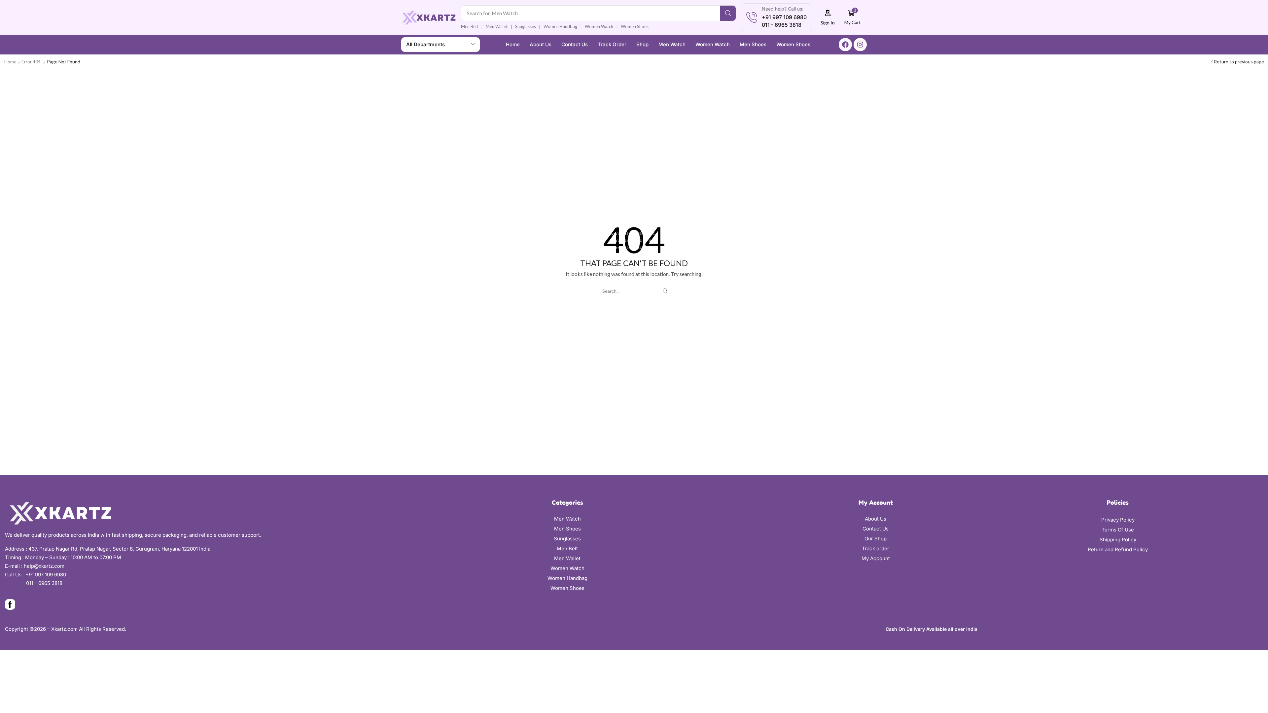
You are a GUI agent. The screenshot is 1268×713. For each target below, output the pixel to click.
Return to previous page (1239, 61)
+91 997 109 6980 (47, 574)
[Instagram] (860, 44)
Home (10, 61)
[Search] (728, 13)
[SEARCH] (665, 291)
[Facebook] (845, 44)
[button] (828, 17)
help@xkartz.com (44, 566)
